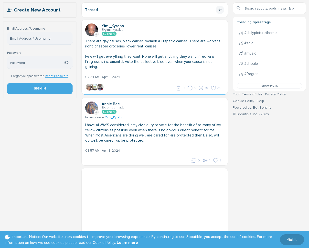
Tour (236, 94)
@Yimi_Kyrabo (113, 29)
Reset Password (56, 76)
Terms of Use (252, 94)
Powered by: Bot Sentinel (252, 107)
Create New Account (37, 10)
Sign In (40, 88)
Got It (292, 239)
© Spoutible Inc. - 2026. (251, 114)
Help (260, 101)
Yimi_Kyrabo (114, 117)
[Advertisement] (154, 202)
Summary (109, 33)
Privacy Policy (275, 94)
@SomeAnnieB (113, 107)
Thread (91, 10)
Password (14, 53)
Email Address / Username (26, 28)
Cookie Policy (243, 101)
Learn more (127, 242)
